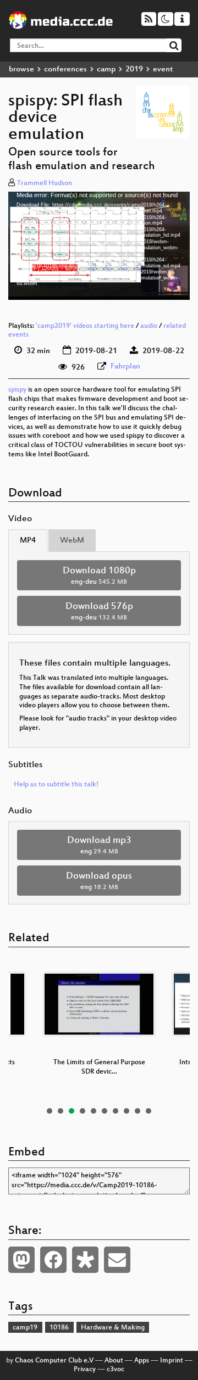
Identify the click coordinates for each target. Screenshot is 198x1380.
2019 (134, 69)
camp (106, 69)
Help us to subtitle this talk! (56, 785)
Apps (141, 1361)
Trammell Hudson (44, 183)
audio (148, 326)
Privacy (85, 1369)
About (114, 1361)
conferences (65, 69)
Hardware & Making (113, 1328)
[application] (99, 245)
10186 (59, 1328)
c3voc (115, 1369)
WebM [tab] (72, 540)
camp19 (25, 1328)
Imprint (171, 1361)
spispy (17, 390)
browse (21, 69)
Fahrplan (125, 366)
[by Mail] (117, 1260)
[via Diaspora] (85, 1260)
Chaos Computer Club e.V (54, 1361)
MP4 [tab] (28, 540)
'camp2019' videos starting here (85, 326)
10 (148, 1111)
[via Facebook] (53, 1260)
